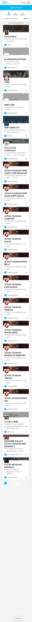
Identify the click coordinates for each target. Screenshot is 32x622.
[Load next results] (28, 23)
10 (23, 483)
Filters (25, 18)
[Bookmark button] (26, 45)
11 (26, 483)
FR (24, 2)
